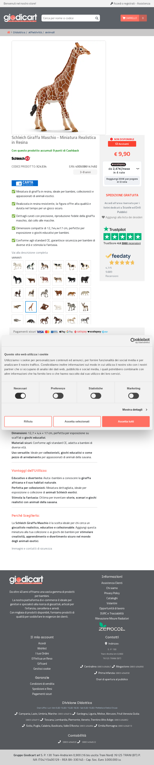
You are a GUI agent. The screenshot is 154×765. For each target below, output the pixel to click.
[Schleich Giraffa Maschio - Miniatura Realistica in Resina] (31, 306)
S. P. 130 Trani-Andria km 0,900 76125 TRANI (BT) (112, 653)
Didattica (19, 32)
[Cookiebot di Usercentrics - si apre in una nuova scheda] (133, 340)
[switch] (58, 396)
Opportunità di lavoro (112, 608)
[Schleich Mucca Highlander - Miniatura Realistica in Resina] (58, 293)
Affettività (35, 32)
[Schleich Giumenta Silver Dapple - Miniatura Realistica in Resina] (31, 293)
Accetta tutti (126, 421)
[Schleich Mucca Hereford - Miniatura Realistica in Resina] (44, 279)
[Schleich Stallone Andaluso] (31, 266)
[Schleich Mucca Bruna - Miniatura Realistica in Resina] (58, 279)
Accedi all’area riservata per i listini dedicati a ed (122, 207)
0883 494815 (33, 720)
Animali (50, 32)
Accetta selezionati (77, 421)
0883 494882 (121, 720)
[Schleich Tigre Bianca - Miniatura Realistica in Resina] (85, 293)
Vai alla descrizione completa (30, 252)
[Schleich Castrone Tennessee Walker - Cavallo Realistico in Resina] (17, 279)
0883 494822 (89, 742)
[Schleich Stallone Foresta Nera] (17, 293)
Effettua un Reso (42, 658)
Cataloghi (112, 598)
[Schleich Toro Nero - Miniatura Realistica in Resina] (71, 279)
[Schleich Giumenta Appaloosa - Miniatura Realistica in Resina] (58, 320)
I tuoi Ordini (42, 653)
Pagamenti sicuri (42, 694)
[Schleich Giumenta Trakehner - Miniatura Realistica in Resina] (85, 320)
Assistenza (143, 3)
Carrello (131, 18)
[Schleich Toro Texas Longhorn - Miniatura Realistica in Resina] (31, 279)
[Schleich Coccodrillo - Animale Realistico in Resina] (17, 306)
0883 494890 (137, 666)
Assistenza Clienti (111, 583)
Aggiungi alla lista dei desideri (124, 217)
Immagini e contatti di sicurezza (32, 548)
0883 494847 (104, 666)
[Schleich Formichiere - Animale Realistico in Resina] (31, 320)
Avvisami (123, 144)
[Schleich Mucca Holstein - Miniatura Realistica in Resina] (58, 266)
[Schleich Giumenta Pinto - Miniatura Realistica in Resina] (71, 266)
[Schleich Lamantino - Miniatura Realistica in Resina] (17, 320)
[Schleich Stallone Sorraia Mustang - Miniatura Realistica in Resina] (44, 293)
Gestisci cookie (42, 668)
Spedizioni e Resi (42, 689)
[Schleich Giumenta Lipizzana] (17, 266)
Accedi (124, 3)
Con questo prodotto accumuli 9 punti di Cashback (45, 150)
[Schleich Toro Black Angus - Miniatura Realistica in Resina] (85, 279)
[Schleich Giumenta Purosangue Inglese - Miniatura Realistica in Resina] (44, 320)
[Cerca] (96, 18)
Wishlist (42, 648)
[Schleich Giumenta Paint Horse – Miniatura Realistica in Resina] (71, 320)
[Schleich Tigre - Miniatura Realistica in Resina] (71, 293)
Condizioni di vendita (42, 684)
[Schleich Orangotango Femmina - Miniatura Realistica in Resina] (44, 306)
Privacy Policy (112, 593)
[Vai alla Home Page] (8, 32)
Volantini (112, 603)
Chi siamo (112, 588)
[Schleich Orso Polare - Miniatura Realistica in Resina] (58, 306)
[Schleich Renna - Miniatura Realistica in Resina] (85, 306)
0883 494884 (87, 726)
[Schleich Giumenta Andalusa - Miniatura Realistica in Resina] (44, 266)
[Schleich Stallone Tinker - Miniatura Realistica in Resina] (85, 266)
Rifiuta (28, 421)
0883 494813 (125, 726)
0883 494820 (70, 742)
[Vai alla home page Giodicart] (20, 18)
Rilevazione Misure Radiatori (112, 618)
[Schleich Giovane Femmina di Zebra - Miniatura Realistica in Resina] (71, 306)
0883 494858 (123, 673)
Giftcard (42, 663)
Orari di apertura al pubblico (112, 679)
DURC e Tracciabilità (112, 613)
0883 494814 (65, 714)
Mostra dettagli (132, 409)
